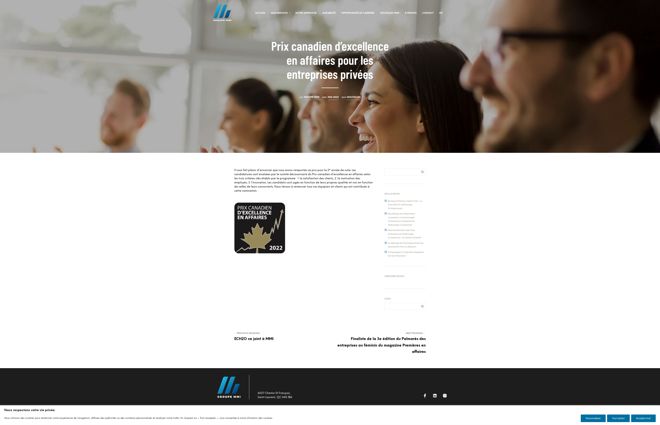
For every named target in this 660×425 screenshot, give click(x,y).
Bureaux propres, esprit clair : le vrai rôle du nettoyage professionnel (405, 205)
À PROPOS (411, 13)
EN (441, 13)
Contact (428, 13)
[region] (330, 415)
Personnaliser (593, 418)
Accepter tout (643, 418)
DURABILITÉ (329, 13)
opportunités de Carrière (358, 13)
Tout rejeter (618, 418)
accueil (260, 13)
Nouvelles (353, 97)
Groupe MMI (311, 97)
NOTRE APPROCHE (306, 13)
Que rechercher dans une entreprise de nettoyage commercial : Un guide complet (404, 234)
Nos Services (279, 13)
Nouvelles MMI (389, 13)
